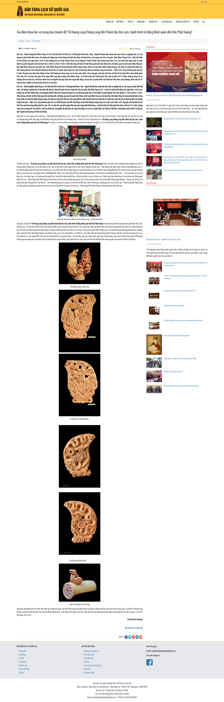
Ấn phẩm (87, 669)
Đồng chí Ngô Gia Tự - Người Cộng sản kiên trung (163, 240)
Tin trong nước (36, 41)
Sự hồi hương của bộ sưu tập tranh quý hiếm (177, 336)
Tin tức (130, 22)
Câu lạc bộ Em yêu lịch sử (93, 665)
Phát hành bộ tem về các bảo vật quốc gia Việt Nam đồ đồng (181, 386)
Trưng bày (141, 22)
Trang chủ (110, 22)
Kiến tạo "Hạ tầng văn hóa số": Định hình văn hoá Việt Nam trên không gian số (174, 95)
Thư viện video (89, 655)
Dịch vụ (86, 662)
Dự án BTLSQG (167, 22)
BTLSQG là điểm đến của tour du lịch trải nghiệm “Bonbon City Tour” (183, 321)
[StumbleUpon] (140, 637)
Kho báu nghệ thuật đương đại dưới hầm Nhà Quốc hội (180, 291)
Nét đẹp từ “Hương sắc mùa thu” (173, 372)
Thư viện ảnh (88, 658)
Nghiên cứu (153, 22)
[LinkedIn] (137, 637)
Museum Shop (89, 673)
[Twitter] (129, 637)
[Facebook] (126, 637)
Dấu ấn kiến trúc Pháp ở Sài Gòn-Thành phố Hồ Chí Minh (180, 359)
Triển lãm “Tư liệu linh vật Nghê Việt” (174, 306)
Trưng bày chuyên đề (91, 651)
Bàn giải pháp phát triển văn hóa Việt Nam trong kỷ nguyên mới (182, 119)
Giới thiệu (120, 22)
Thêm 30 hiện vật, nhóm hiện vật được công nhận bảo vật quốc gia (183, 170)
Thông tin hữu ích (183, 22)
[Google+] (133, 637)
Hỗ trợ (196, 22)
